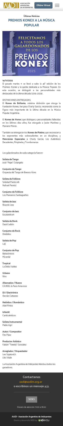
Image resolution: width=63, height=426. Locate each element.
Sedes (31, 399)
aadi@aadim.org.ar (30, 382)
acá (46, 386)
